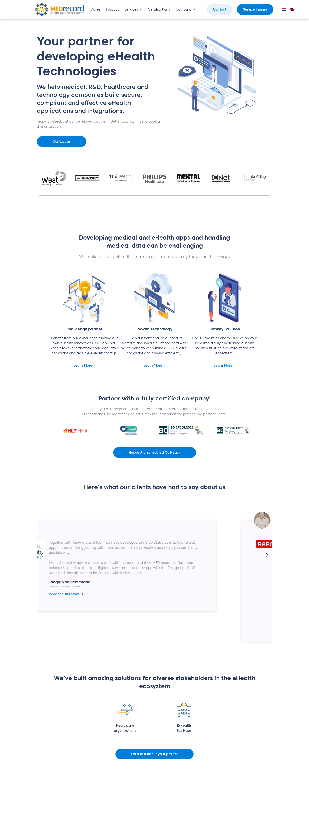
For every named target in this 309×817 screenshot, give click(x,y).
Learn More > (84, 365)
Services (131, 9)
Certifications (159, 9)
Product (112, 9)
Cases (95, 9)
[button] (42, 555)
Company (183, 9)
